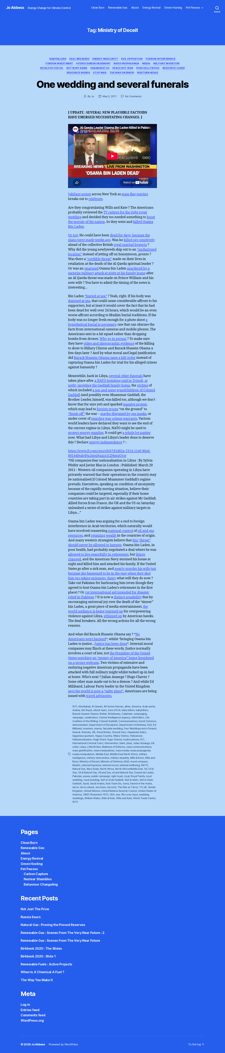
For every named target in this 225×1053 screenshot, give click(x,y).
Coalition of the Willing (85, 721)
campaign (77, 717)
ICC (142, 739)
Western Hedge (147, 72)
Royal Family (138, 776)
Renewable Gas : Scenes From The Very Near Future (60, 940)
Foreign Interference (161, 58)
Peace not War (122, 68)
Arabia (76, 710)
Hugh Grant (99, 739)
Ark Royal (86, 710)
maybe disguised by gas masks (123, 414)
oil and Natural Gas (122, 772)
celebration (91, 717)
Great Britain (104, 732)
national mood (110, 765)
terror (75, 787)
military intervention (98, 757)
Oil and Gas (104, 772)
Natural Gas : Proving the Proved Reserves (53, 925)
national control (120, 531)
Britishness (114, 713)
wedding (144, 794)
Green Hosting (173, 7)
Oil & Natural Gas (87, 772)
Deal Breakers (79, 58)
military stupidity (120, 757)
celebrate (95, 199)
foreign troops (107, 409)
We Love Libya (129, 794)
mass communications (139, 746)
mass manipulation (104, 750)
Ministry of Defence (112, 761)
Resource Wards (78, 72)
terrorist (111, 787)
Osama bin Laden (144, 772)
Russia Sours (31, 917)
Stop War (99, 72)
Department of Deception (103, 724)
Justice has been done (111, 644)
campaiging (140, 713)
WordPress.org (32, 1020)
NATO (144, 765)
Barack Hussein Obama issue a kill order (105, 358)
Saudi (86, 783)
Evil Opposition (132, 58)
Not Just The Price (35, 909)
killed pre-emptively (139, 240)
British (103, 713)
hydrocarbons (131, 739)
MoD (126, 761)
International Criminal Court (87, 743)
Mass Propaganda (126, 63)
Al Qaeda (97, 706)
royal (126, 776)
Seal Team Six (114, 783)
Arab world (148, 706)
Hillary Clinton (121, 735)
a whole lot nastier (136, 433)
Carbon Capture (36, 874)
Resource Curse (174, 68)
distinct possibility (128, 597)
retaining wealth (103, 536)
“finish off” (76, 414)
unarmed (91, 268)
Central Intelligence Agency (114, 717)
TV (140, 787)
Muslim (76, 765)
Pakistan (77, 776)
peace (86, 776)
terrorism (101, 787)
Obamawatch (99, 68)
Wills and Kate (124, 798)
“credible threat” (99, 259)
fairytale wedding (113, 728)
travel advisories (98, 696)
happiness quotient (83, 735)
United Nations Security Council (119, 790)
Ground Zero (119, 732)
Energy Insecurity (105, 58)
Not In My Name (76, 68)
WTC (75, 801)
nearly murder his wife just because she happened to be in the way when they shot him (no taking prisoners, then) (112, 573)
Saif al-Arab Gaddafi (112, 779)
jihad (129, 743)
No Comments (133, 96)
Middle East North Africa (124, 754)
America (136, 706)
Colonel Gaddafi (108, 721)
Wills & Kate (108, 798)
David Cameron (147, 721)
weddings (77, 798)
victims (142, 385)
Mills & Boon (137, 757)
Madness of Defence (113, 746)
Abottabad (84, 706)
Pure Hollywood (147, 68)
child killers (137, 717)
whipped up (113, 616)
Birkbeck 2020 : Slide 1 (38, 956)
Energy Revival (151, 7)
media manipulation (83, 754)
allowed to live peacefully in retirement (98, 554)
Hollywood (136, 735)
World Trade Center (144, 798)
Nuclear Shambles (38, 879)
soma (126, 783)
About (135, 7)
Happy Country (103, 735)
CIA (147, 717)
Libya (83, 746)
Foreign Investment (59, 63)
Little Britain (94, 746)
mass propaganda (140, 750)
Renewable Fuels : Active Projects (46, 964)
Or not (73, 235)
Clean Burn (97, 7)
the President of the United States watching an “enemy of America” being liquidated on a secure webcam (111, 658)
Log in (25, 1005)
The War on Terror (128, 787)
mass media (122, 750)
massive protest (135, 404)
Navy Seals (93, 768)
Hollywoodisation (82, 739)
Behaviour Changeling (41, 884)
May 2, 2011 (109, 96)
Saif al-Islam (131, 779)
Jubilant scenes (79, 194)
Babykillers (57, 58)
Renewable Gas (117, 7)
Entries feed (30, 1010)
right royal (117, 776)
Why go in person (113, 339)
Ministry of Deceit (89, 761)
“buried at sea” (96, 296)
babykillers (142, 710)
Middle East (102, 754)
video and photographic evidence (109, 344)
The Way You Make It (37, 980)
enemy (98, 728)
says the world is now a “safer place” (95, 691)
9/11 (74, 706)
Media (146, 63)
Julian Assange (141, 743)
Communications (127, 721)
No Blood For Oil (51, 68)
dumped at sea (79, 301)
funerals (86, 732)
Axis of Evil (114, 710)
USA (112, 794)
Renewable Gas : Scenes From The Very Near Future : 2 (62, 933)
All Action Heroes (113, 706)
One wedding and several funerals (112, 84)
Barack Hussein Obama (85, 713)
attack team (100, 710)
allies (127, 706)
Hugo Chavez (114, 739)
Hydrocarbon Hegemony (93, 63)
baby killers (128, 710)
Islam (122, 743)
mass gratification (82, 750)
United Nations (92, 790)
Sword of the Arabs (141, 783)
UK (145, 787)
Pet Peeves (193, 7)
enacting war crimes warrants (114, 419)
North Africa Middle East (129, 768)
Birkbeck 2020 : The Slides (41, 948)
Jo (92, 96)
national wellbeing (130, 765)
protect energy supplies (85, 433)
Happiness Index (137, 732)
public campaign (101, 776)
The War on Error (122, 72)
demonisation (80, 724)
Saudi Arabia (97, 783)
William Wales (92, 798)
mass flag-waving (135, 194)
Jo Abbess (15, 7)
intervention (111, 743)
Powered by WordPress (63, 1044)
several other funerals (126, 376)
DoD (149, 724)
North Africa (107, 768)
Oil (145, 768)
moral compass (139, 761)
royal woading (91, 779)
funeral (76, 732)
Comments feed (33, 1015)
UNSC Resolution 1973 (96, 794)
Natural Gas (78, 768)
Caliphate (127, 713)
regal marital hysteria (130, 245)
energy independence (105, 442)
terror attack (87, 787)
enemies (88, 728)
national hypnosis (91, 765)
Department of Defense (132, 724)
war (118, 794)
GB (93, 732)
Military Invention (166, 63)
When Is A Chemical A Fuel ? (42, 972)
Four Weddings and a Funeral (140, 728)
